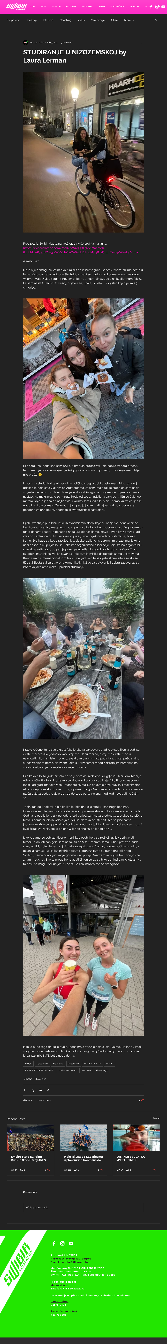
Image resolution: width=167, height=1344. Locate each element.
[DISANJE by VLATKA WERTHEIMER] (136, 1138)
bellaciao (58, 1063)
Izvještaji (32, 20)
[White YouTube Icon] (163, 6)
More (127, 20)
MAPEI (109, 1063)
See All (156, 1118)
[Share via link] (48, 1090)
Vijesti (81, 20)
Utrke (114, 20)
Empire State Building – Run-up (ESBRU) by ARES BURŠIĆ (28, 1158)
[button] (156, 20)
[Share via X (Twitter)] (32, 1090)
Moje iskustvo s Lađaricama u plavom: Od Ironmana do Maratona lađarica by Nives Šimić (83, 1158)
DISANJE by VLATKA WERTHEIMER (131, 1158)
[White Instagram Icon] (157, 6)
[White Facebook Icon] (151, 6)
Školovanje (98, 20)
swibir (28, 1063)
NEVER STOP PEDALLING (39, 1070)
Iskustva (48, 20)
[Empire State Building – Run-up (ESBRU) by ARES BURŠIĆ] (30, 1138)
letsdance (42, 1063)
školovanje (101, 1070)
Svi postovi (13, 20)
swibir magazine (67, 1070)
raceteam (73, 1063)
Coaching (65, 20)
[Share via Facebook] (24, 1090)
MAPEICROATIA (92, 1063)
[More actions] (142, 42)
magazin (86, 1070)
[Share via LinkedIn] (40, 1090)
